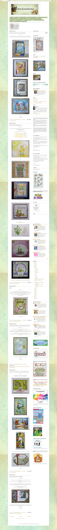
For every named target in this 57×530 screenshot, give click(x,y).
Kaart (10, 288)
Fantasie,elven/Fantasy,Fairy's (13, 18)
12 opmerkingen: (24, 364)
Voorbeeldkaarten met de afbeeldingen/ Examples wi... (40, 101)
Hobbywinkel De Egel (37, 252)
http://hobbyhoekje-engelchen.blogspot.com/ (19, 135)
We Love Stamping (36, 324)
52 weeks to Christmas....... (38, 232)
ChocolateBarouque (13, 366)
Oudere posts (29, 516)
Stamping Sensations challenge (16, 476)
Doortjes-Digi (17, 283)
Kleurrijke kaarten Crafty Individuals (17, 33)
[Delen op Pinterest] (30, 119)
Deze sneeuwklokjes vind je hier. (20, 222)
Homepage (20, 516)
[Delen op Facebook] (29, 119)
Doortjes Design (13, 283)
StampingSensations (12, 367)
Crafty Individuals (13, 120)
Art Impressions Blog (37, 303)
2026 (35, 262)
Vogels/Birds (11, 17)
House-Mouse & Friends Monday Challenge (40, 316)
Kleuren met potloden (37, 239)
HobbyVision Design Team (37, 225)
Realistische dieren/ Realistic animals (23, 18)
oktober (36, 271)
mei (35, 274)
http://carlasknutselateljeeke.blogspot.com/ (19, 136)
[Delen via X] (28, 119)
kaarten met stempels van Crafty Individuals (18, 371)
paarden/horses (17, 17)
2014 (35, 295)
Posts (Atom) (22, 518)
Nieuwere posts (12, 516)
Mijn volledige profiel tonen (36, 113)
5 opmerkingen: (24, 282)
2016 (35, 293)
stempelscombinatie (17, 321)
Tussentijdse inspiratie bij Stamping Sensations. (19, 325)
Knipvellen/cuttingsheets (17, 21)
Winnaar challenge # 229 (41, 253)
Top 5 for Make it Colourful (41, 310)
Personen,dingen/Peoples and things (32, 17)
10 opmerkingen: (24, 512)
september (36, 272)
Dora (37, 106)
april (35, 275)
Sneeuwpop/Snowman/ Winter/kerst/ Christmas (35, 18)
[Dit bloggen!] (27, 119)
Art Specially (13, 321)
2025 (35, 263)
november (36, 270)
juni (35, 273)
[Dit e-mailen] (27, 282)
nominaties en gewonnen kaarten (37, 102)
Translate (36, 57)
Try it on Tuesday (36, 309)
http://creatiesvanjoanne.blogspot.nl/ (18, 133)
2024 (35, 264)
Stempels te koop (24, 21)
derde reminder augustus (41, 246)
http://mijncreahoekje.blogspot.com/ (19, 137)
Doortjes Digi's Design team (15, 125)
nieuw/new (11, 21)
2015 (35, 294)
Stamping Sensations (26, 329)
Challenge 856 (39, 331)
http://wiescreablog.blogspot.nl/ (20, 134)
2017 (35, 292)
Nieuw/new (24, 131)
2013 (35, 296)
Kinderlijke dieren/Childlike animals (42, 17)
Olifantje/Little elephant (23, 17)
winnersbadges (35, 100)
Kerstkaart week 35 (40, 233)
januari (36, 287)
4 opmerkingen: (23, 119)
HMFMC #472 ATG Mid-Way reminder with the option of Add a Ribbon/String (41, 318)
